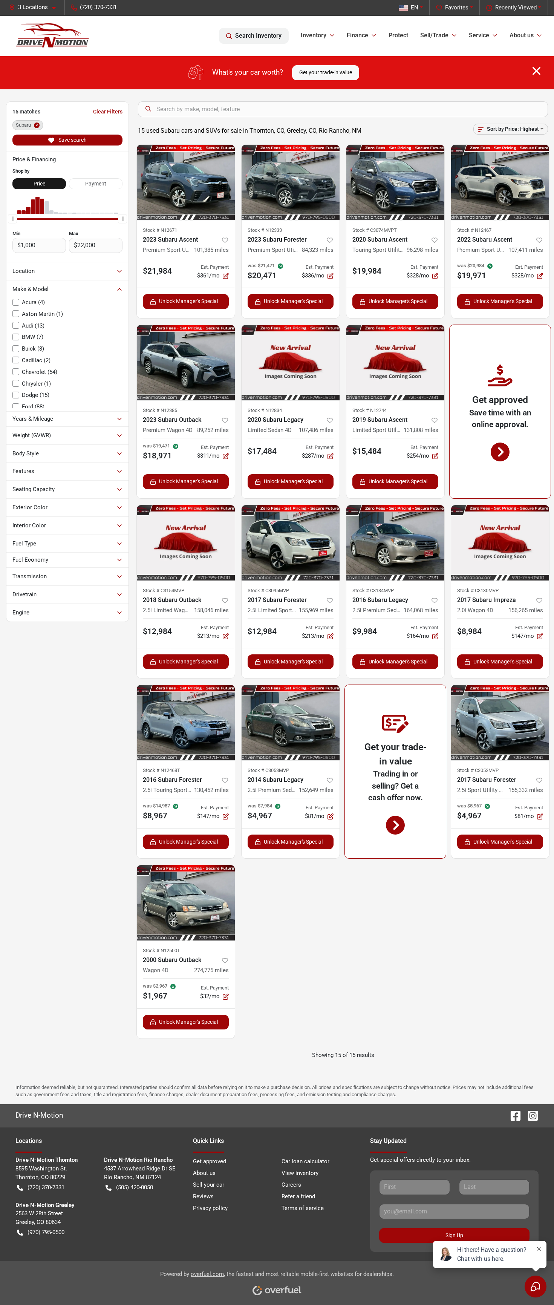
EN (414, 7)
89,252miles (213, 430)
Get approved (209, 1161)
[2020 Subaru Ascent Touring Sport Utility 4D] (395, 182)
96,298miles (422, 250)
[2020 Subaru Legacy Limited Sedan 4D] (291, 362)
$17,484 (262, 451)
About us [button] (522, 35)
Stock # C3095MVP (268, 590)
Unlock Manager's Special (188, 301)
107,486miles (316, 430)
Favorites (456, 7)
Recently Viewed (516, 7)
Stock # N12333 (265, 230)
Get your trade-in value (325, 72)
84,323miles (318, 250)
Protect (398, 35)
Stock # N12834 (265, 410)
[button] (35, 7)
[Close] (536, 71)
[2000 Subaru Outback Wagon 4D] (186, 902)
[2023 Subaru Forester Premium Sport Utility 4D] (291, 182)
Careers (291, 1184)
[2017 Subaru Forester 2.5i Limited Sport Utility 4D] (291, 543)
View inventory (300, 1173)
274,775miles (211, 970)
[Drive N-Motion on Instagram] (530, 1115)
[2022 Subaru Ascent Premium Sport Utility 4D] (500, 182)
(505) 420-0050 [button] (134, 1187)
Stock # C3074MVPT (374, 230)
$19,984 (366, 271)
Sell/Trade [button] (434, 35)
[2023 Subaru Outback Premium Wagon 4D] (186, 362)
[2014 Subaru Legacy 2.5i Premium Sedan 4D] (291, 722)
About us (204, 1173)
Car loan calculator (305, 1161)
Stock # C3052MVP (478, 770)
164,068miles (421, 610)
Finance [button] (357, 35)
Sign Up (454, 1235)
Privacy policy (210, 1208)
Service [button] (479, 35)
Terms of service (303, 1208)
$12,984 (157, 631)
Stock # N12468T (161, 770)
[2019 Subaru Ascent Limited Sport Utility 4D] (395, 362)
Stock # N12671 (160, 230)
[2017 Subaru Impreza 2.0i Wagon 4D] (500, 543)
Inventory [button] (313, 35)
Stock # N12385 (160, 410)
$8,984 (469, 631)
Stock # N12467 (474, 230)
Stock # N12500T (161, 950)
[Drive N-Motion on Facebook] (512, 1115)
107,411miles (525, 250)
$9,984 (364, 631)
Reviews (203, 1196)
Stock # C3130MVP (478, 590)
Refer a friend (298, 1196)
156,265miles (525, 610)
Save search (72, 140)
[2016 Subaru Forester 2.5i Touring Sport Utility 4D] (186, 722)
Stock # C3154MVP (163, 590)
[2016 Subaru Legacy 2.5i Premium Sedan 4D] (395, 543)
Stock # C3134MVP (373, 590)
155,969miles (316, 610)
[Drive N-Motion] (52, 36)
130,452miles (211, 790)
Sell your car (208, 1184)
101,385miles (211, 250)
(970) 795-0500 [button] (46, 1232)
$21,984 (157, 271)
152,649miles (316, 790)
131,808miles (421, 430)
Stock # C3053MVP (268, 770)
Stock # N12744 (369, 410)
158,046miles (211, 610)
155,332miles (525, 790)
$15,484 (366, 451)
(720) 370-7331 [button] (98, 7)
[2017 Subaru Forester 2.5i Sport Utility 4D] (500, 722)
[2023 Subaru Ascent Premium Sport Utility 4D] (186, 182)
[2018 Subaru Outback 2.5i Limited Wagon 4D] (186, 543)
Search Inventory (258, 35)
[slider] (12, 218)
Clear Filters (107, 112)
